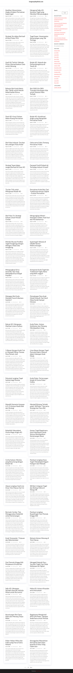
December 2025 (57, 67)
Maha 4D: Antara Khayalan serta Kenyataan (39, 589)
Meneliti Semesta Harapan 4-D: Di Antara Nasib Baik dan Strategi (15, 406)
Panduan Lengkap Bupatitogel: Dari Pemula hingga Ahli (39, 514)
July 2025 (56, 78)
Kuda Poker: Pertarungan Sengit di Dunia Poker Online (39, 380)
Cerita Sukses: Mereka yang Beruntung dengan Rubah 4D (14, 462)
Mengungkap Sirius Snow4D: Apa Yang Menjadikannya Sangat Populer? (13, 272)
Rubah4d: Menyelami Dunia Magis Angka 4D (13, 431)
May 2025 (56, 82)
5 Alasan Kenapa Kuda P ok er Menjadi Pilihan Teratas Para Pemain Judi (15, 352)
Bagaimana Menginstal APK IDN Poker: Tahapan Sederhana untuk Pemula (39, 616)
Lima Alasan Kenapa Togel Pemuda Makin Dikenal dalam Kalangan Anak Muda (39, 353)
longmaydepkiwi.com (36, 2)
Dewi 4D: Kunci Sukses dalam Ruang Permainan (14, 117)
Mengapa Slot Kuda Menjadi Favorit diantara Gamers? (14, 298)
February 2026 (57, 63)
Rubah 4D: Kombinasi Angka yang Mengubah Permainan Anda (38, 118)
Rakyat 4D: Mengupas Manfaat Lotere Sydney (13, 325)
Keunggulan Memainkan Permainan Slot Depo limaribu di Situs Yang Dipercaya (39, 643)
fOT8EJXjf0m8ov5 (16, 16)
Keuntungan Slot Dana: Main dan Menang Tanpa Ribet (14, 616)
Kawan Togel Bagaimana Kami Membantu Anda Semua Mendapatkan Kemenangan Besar (39, 433)
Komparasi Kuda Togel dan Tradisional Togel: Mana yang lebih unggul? (39, 271)
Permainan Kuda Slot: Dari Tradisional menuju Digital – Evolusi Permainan (39, 191)
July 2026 (56, 52)
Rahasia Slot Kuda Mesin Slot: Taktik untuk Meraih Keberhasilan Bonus (14, 90)
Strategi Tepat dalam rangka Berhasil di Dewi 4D (15, 166)
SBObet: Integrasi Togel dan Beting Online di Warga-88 (38, 488)
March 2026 (56, 61)
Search (55, 10)
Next (31, 667)
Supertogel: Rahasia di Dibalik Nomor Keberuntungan (38, 244)
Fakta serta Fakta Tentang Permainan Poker (39, 143)
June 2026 (56, 54)
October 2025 (57, 72)
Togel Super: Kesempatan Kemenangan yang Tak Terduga (39, 38)
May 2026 (56, 57)
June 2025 (56, 80)
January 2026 (57, 65)
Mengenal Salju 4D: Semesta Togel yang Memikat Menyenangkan (39, 12)
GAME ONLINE (57, 87)
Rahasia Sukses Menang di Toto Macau (39, 539)
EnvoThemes (39, 671)
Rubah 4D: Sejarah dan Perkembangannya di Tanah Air (38, 64)
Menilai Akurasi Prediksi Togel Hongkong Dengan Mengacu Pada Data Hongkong (14, 244)
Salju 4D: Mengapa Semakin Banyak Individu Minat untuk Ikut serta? (14, 590)
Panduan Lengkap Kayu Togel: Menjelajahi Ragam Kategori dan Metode (39, 462)
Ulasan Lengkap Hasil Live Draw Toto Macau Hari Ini (14, 487)
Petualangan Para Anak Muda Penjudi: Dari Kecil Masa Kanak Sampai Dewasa (39, 299)
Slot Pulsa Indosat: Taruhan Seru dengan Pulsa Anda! (15, 143)
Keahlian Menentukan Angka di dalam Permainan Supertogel (15, 12)
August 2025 (57, 76)
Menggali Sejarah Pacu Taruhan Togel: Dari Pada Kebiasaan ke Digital (39, 564)
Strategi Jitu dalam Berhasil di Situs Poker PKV (15, 37)
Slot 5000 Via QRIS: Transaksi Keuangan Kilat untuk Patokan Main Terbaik (39, 91)
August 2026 (57, 50)
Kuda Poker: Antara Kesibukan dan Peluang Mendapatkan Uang (38, 326)
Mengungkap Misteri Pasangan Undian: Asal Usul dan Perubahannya (40, 217)
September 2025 (58, 74)
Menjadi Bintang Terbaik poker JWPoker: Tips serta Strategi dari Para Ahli (39, 406)
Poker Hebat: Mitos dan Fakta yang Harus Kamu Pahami (14, 642)
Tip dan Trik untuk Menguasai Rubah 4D (13, 190)
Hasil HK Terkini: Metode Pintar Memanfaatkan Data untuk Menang (15, 64)
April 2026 (56, 59)
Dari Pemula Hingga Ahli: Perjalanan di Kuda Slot (14, 563)
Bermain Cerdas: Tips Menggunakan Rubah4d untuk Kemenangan (14, 514)
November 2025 (57, 70)
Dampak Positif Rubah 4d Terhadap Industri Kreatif (39, 166)
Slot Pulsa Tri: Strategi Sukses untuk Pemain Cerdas (13, 217)
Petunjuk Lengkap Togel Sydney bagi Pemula (14, 379)
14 (28, 667)
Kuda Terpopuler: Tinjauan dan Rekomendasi (15, 539)
